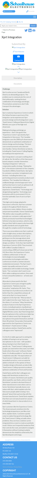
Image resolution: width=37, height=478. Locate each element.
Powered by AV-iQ (26, 440)
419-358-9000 (31, 11)
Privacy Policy (17, 440)
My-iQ (20, 22)
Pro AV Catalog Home (8, 22)
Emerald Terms (9, 440)
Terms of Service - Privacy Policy (12, 467)
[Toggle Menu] (34, 17)
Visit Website (19, 52)
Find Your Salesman (8, 11)
